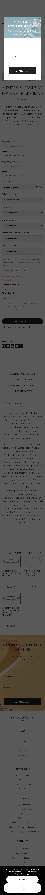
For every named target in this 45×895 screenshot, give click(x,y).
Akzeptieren (22, 879)
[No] (42, 880)
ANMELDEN (22, 70)
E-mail (12, 57)
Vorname (13, 46)
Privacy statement (23, 888)
